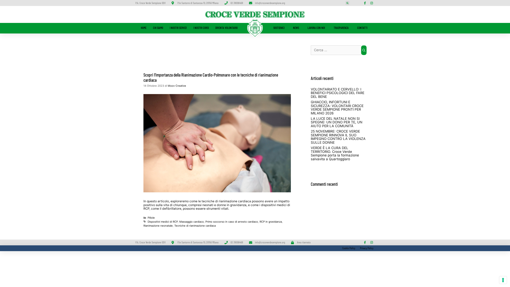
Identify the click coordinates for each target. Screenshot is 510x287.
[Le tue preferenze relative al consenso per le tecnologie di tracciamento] (503, 280)
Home (143, 27)
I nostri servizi (178, 27)
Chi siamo (158, 27)
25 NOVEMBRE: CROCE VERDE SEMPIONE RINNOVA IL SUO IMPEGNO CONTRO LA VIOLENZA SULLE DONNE (338, 136)
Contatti (362, 27)
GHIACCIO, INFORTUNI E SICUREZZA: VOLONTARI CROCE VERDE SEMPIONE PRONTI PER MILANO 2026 (337, 107)
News (296, 27)
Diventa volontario (226, 27)
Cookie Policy (348, 248)
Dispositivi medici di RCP (163, 221)
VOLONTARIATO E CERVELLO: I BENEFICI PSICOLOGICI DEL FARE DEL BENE (337, 93)
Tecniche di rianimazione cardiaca (195, 225)
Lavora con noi (316, 27)
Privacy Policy (367, 248)
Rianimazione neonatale (158, 225)
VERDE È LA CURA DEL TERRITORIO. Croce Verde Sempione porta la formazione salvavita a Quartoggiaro (335, 153)
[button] (347, 3)
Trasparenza (341, 27)
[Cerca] (364, 50)
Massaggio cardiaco (191, 221)
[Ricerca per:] (336, 50)
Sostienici (278, 27)
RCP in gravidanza (271, 221)
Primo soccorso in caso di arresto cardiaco (231, 221)
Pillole (151, 217)
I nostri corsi (201, 27)
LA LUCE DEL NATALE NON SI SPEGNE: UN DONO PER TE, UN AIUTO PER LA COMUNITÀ (336, 122)
